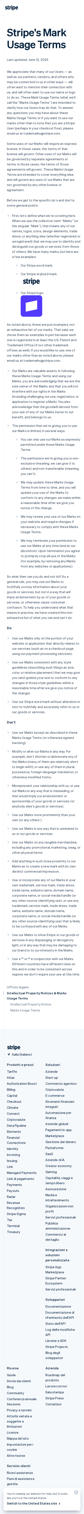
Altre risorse (16, 1455)
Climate (12, 1107)
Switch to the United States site (32, 1503)
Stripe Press (54, 1398)
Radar (11, 1196)
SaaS (49, 1154)
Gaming (51, 1172)
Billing (11, 1089)
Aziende (51, 1071)
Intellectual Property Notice (30, 1004)
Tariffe (12, 1071)
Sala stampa (54, 1392)
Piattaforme (54, 1148)
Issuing (12, 1160)
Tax (9, 1220)
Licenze (13, 1432)
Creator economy (58, 1166)
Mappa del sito (18, 1438)
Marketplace (54, 1136)
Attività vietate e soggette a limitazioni (19, 1421)
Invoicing (13, 1154)
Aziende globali (56, 1124)
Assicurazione (56, 1189)
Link (10, 1166)
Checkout (14, 1101)
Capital (12, 1095)
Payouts (13, 1190)
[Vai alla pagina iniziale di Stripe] (12, 1047)
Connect (13, 1113)
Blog (10, 1387)
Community (15, 1393)
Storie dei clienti (19, 1381)
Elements (14, 1131)
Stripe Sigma (16, 1214)
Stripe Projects (56, 1346)
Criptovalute (16, 1119)
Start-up (51, 1077)
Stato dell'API (55, 1323)
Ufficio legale (18, 987)
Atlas (11, 1077)
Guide (11, 1375)
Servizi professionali (60, 1217)
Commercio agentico (61, 1083)
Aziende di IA (55, 1160)
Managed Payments (22, 1172)
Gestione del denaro (60, 1142)
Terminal (13, 1226)
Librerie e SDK (55, 1340)
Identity (13, 1148)
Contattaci (53, 1404)
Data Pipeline (16, 1125)
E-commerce (55, 1095)
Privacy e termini (19, 1410)
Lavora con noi (56, 1386)
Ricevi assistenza (20, 1472)
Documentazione (58, 1306)
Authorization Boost (22, 1083)
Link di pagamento (20, 1178)
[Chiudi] (76, 1493)
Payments (14, 1184)
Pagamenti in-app (58, 1130)
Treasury (13, 1232)
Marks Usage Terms (25, 1010)
